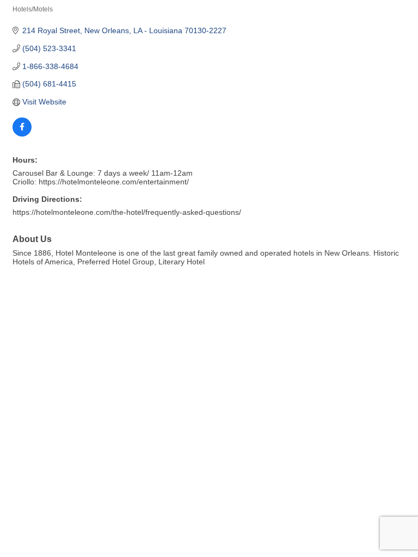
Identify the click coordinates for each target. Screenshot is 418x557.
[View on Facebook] (22, 133)
